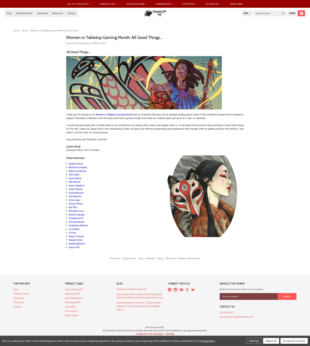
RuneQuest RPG (108, 3)
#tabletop (150, 258)
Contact (72, 13)
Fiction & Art (212, 3)
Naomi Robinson (77, 243)
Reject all (271, 341)
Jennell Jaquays (77, 214)
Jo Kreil (72, 232)
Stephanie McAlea (78, 225)
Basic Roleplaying (135, 3)
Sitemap (170, 333)
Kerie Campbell (76, 185)
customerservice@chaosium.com (236, 316)
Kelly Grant (74, 200)
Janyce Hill (74, 247)
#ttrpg (160, 258)
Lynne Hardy (75, 178)
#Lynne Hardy (129, 258)
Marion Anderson (77, 171)
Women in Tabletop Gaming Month (114, 114)
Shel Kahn (74, 174)
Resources (57, 13)
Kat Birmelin (75, 196)
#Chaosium (115, 258)
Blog (9, 13)
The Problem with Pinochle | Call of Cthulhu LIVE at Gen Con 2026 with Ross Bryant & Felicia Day (140, 296)
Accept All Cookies (294, 341)
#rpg (140, 258)
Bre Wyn (73, 207)
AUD (246, 13)
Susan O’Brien (76, 203)
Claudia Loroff (76, 218)
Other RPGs (188, 3)
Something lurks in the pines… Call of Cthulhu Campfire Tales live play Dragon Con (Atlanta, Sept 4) (139, 306)
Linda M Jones (76, 163)
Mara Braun (75, 181)
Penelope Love (76, 210)
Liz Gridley (74, 229)
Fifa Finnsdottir (76, 221)
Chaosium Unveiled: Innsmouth (131, 288)
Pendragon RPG (164, 3)
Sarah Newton (76, 192)
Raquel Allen (76, 239)
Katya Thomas (76, 236)
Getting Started (24, 13)
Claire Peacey (76, 189)
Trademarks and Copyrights (150, 333)
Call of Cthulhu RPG (78, 3)
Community (42, 13)
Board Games (236, 3)
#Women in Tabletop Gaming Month (182, 258)
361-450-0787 (227, 312)
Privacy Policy (208, 340)
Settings (254, 341)
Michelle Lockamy (78, 167)
